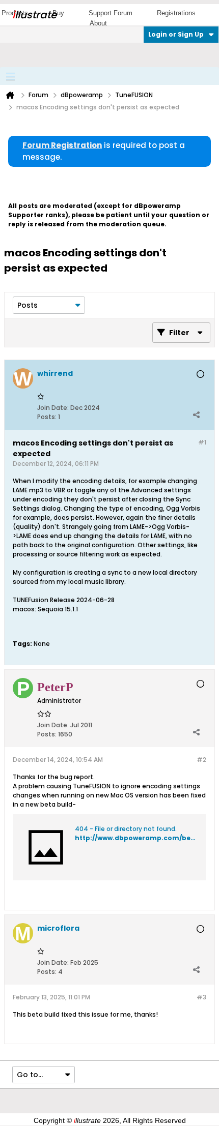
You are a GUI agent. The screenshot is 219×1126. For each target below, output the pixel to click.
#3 (201, 997)
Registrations (176, 13)
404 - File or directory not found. (126, 828)
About (98, 23)
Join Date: (53, 407)
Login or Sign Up (176, 34)
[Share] (196, 414)
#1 (202, 442)
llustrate (34, 15)
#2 (201, 759)
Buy (58, 13)
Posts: (47, 416)
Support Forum (110, 13)
